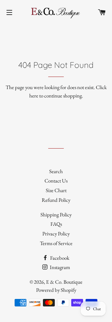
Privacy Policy (56, 233)
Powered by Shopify (56, 289)
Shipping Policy (56, 214)
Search (56, 171)
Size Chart (56, 190)
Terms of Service (56, 243)
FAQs (56, 223)
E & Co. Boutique (64, 281)
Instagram (59, 267)
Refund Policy (56, 200)
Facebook (59, 257)
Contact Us (56, 180)
